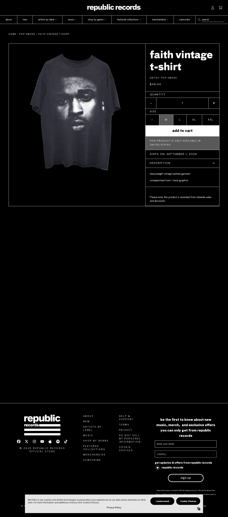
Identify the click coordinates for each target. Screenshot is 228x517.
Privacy (126, 430)
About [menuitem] (9, 19)
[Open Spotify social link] (58, 441)
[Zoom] (77, 112)
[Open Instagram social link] (34, 441)
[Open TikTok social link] (66, 441)
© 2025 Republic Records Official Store (42, 450)
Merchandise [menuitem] (159, 19)
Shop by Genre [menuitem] (95, 19)
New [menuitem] (25, 19)
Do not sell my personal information (130, 439)
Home (12, 34)
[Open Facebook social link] (19, 441)
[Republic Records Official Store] (114, 7)
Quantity (158, 94)
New (86, 422)
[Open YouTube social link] (42, 441)
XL (194, 120)
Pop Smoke (27, 34)
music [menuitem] (71, 19)
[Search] (199, 20)
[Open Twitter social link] (26, 441)
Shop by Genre (96, 441)
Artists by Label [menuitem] (46, 19)
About (88, 416)
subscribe (92, 460)
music (88, 436)
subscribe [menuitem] (184, 19)
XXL (211, 120)
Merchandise (94, 455)
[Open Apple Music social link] (50, 441)
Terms (124, 425)
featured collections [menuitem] (127, 19)
